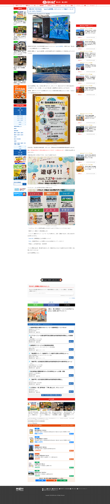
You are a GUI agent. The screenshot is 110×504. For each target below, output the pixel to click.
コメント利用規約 (72, 298)
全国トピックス (19, 5)
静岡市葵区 (16, 130)
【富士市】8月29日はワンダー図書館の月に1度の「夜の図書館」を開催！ (20, 68)
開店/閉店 (42, 5)
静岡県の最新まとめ (18, 126)
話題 (72, 5)
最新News (28, 5)
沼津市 (15, 141)
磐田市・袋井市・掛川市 (18, 134)
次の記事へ (66, 302)
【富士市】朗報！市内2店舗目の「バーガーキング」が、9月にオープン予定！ (90, 168)
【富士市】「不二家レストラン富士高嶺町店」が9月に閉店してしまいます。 (90, 66)
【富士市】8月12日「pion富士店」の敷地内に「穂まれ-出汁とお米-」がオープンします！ (90, 31)
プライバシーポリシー (82, 488)
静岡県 (48, 13)
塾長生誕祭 (42, 421)
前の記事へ (36, 302)
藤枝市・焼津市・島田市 (18, 132)
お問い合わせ (73, 488)
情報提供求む (56, 488)
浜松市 (15, 136)
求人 (35, 5)
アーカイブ (92, 5)
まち (66, 5)
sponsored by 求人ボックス (47, 324)
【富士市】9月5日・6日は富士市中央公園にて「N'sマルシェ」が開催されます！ (20, 38)
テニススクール (37, 421)
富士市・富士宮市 (61, 2)
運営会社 (49, 488)
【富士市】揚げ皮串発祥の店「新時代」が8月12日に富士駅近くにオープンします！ (90, 89)
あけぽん (35, 423)
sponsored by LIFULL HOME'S (67, 425)
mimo (30, 241)
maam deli (31, 238)
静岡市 (15, 128)
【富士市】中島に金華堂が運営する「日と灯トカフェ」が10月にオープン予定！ (90, 156)
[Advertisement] (86, 16)
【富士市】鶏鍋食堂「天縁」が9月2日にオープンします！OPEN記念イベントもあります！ (20, 53)
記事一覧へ (51, 302)
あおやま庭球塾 (59, 46)
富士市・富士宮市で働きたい (35, 324)
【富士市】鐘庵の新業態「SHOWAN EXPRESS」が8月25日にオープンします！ (90, 117)
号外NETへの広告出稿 (64, 488)
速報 (85, 5)
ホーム (44, 488)
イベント (78, 5)
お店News (50, 5)
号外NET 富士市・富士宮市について (50, 490)
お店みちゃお (58, 5)
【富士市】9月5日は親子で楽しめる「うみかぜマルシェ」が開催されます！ (20, 23)
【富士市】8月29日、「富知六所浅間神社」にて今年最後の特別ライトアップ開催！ (20, 83)
